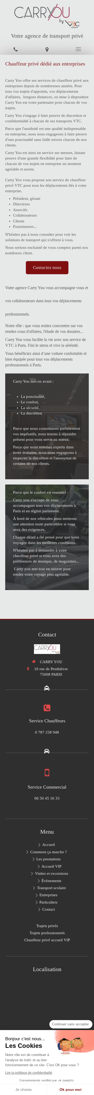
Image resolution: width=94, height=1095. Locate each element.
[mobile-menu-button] (78, 49)
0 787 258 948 (47, 732)
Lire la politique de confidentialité (28, 1073)
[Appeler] (15, 49)
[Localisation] (47, 49)
